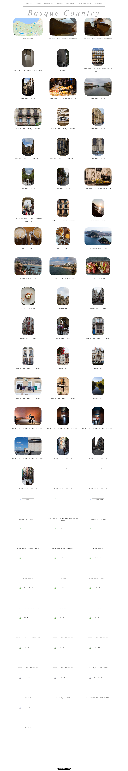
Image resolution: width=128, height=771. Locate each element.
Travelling (48, 3)
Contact (59, 3)
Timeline (98, 3)
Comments (70, 3)
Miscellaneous (85, 3)
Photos (38, 3)
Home (29, 3)
